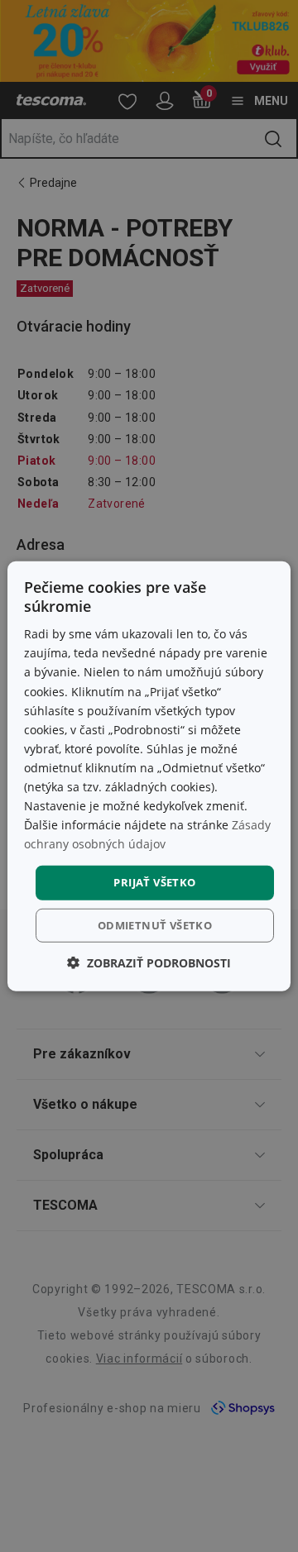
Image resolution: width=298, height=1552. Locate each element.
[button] (149, 963)
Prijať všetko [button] (154, 882)
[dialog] (149, 776)
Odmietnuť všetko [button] (155, 925)
